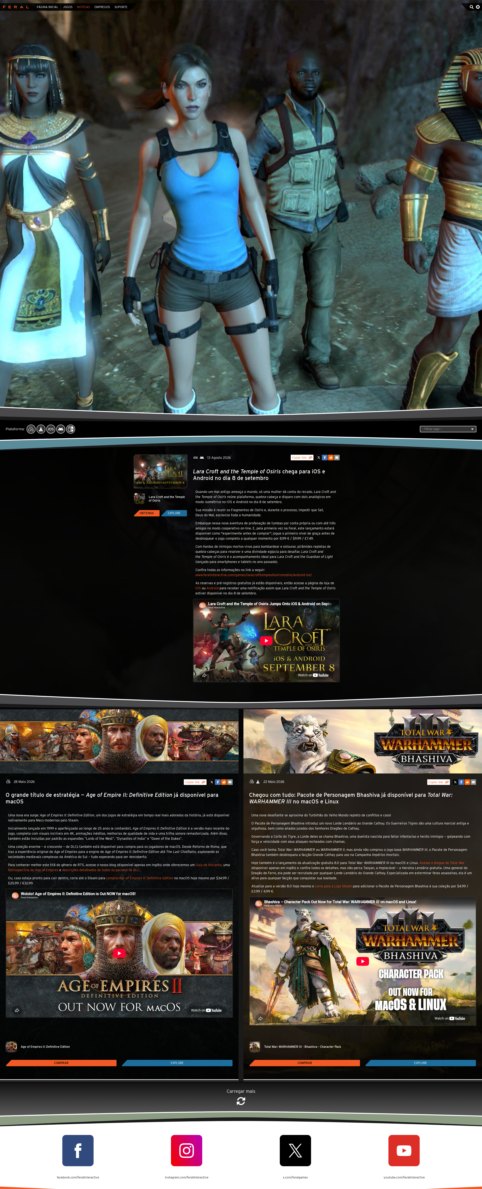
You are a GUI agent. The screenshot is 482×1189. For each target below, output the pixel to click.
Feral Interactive (15, 7)
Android (213, 588)
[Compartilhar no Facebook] (325, 458)
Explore (174, 513)
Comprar (61, 1063)
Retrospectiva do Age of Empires (33, 870)
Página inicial (47, 7)
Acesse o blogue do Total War (441, 863)
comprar (139, 878)
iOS (198, 588)
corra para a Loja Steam (333, 886)
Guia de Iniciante (209, 865)
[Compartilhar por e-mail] (337, 458)
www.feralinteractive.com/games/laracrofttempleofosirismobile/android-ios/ (253, 575)
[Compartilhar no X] (319, 458)
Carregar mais (241, 1091)
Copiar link (299, 457)
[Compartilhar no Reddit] (331, 458)
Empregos (102, 7)
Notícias (83, 7)
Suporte (120, 7)
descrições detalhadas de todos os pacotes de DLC (101, 870)
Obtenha (147, 513)
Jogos (67, 7)
